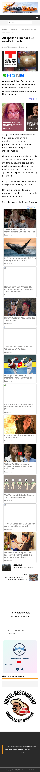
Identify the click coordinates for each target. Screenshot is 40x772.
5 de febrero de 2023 (10, 47)
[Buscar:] (20, 23)
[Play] (17, 669)
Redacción (23, 47)
